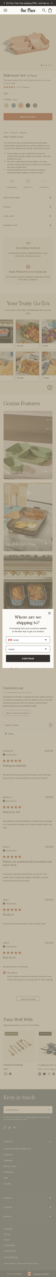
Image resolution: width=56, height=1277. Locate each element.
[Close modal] (49, 613)
